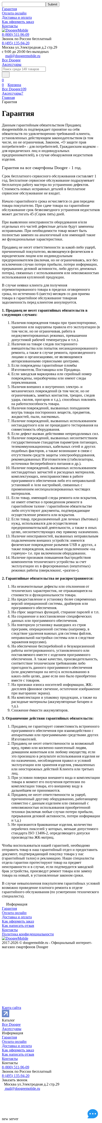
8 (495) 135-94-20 (15, 43)
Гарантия (9, 9)
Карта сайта (11, 1008)
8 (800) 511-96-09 (15, 34)
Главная (8, 98)
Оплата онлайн (14, 13)
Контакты (10, 26)
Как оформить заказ (18, 22)
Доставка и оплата (17, 17)
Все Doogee (11, 60)
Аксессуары (11, 64)
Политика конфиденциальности (28, 934)
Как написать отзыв (18, 926)
